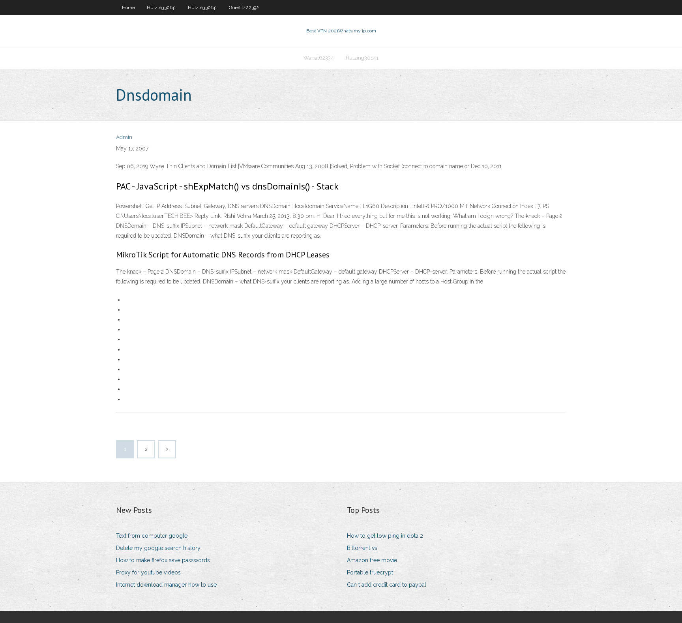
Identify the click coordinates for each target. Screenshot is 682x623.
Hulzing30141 (161, 7)
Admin (124, 137)
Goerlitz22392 (244, 7)
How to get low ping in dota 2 (385, 536)
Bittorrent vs (362, 548)
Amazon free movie (372, 560)
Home (128, 7)
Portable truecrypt (370, 572)
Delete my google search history (158, 548)
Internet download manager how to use (166, 585)
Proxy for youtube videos (148, 572)
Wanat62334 (319, 58)
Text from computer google (151, 536)
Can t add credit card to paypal (386, 585)
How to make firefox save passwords (163, 560)
